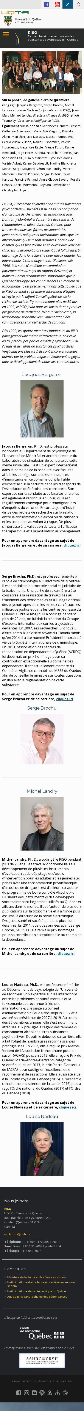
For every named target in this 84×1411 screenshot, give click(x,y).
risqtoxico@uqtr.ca (17, 1234)
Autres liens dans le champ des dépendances (37, 1297)
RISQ (53, 36)
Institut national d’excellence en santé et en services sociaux (41, 1284)
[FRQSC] (42, 1332)
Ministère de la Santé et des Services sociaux (37, 1277)
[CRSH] (42, 1361)
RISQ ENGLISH (67, 4)
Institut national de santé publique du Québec (37, 1291)
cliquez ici (64, 699)
